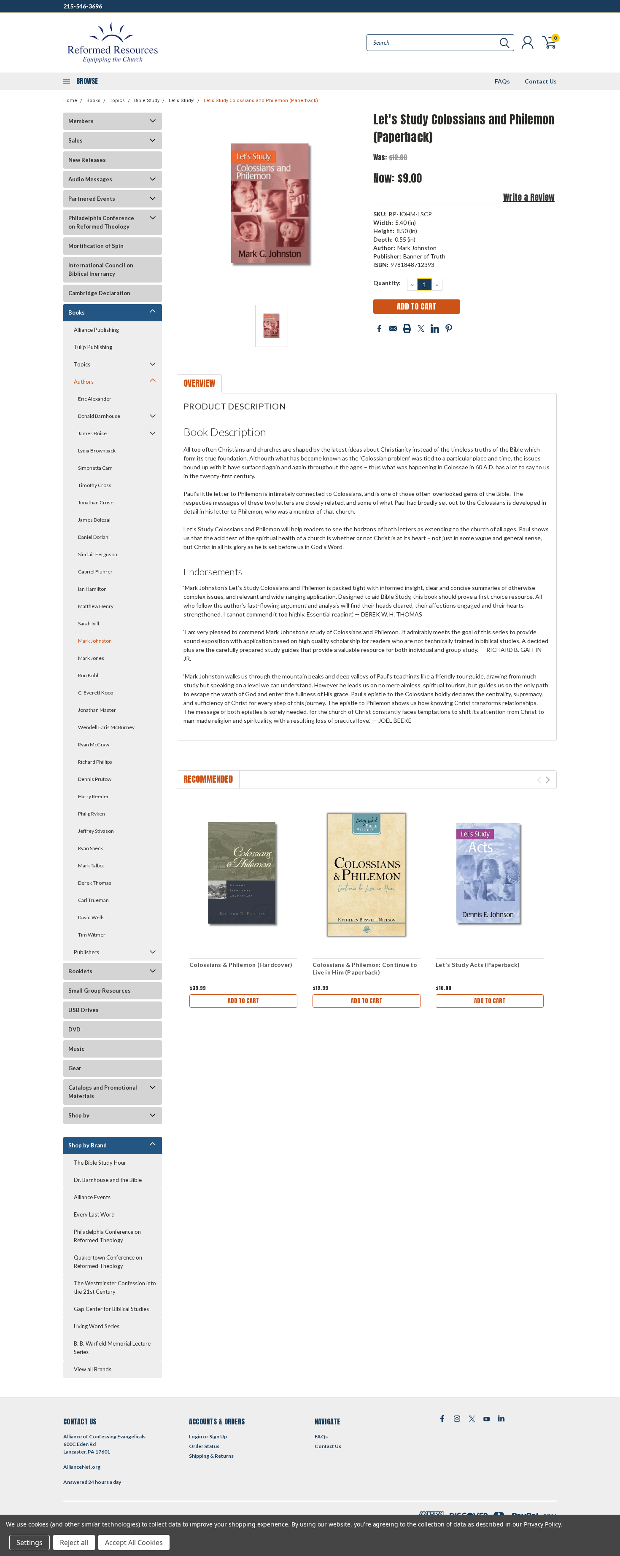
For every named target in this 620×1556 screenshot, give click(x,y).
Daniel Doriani (94, 537)
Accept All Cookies (134, 1542)
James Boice (92, 433)
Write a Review (529, 197)
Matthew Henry (95, 606)
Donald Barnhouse (99, 416)
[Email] (393, 328)
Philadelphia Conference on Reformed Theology (101, 222)
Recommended (208, 779)
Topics (117, 100)
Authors (84, 381)
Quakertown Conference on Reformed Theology (108, 1261)
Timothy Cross (94, 485)
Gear (74, 1068)
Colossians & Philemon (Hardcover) (240, 964)
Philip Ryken (91, 813)
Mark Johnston (95, 641)
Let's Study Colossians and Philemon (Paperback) (261, 100)
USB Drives (83, 1010)
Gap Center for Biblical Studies (111, 1309)
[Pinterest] (449, 328)
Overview (199, 383)
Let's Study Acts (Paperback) (478, 964)
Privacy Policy (542, 1524)
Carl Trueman (93, 900)
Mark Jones (91, 658)
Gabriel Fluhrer (95, 571)
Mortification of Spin (96, 245)
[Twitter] (421, 328)
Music (76, 1048)
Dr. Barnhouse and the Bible (108, 1179)
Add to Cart (243, 1000)
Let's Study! (181, 100)
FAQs (502, 81)
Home (70, 100)
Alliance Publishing (96, 329)
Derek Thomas (94, 883)
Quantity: (387, 282)
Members (81, 121)
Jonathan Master (97, 710)
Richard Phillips (95, 762)
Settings (29, 1542)
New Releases (87, 159)
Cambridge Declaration (99, 293)
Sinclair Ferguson (97, 554)
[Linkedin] (435, 328)
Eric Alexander (94, 399)
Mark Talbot (91, 865)
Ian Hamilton (92, 589)
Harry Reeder (93, 796)
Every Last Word (94, 1214)
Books (93, 100)
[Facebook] (379, 328)
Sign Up (218, 1436)
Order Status (204, 1446)
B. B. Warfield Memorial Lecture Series (112, 1347)
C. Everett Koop (95, 692)
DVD (74, 1029)
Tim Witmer (91, 934)
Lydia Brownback (97, 450)
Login (195, 1436)
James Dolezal (94, 520)
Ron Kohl (88, 675)
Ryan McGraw (93, 744)
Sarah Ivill (88, 623)
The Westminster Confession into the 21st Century (115, 1287)
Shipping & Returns (211, 1456)
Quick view (243, 875)
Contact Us (541, 81)
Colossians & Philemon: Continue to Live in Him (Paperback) (365, 968)
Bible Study (146, 100)
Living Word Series (96, 1326)
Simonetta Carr (95, 468)
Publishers (86, 952)
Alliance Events (92, 1197)
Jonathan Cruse (95, 502)
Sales (75, 140)
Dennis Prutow (94, 779)
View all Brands (92, 1369)
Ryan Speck (90, 848)
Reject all (74, 1542)
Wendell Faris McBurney (106, 727)
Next (547, 780)
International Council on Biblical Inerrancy (100, 269)
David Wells (91, 917)
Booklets (80, 971)
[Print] (407, 328)
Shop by (78, 1115)
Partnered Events (91, 198)
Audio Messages (90, 179)
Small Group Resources (99, 990)
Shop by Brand (87, 1145)
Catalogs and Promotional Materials (102, 1091)
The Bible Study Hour (100, 1162)
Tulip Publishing (93, 347)
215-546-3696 (82, 6)
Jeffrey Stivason (96, 831)
